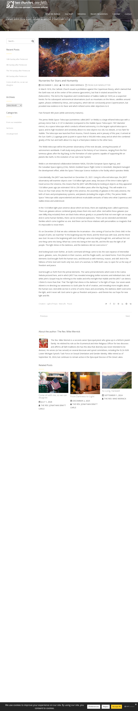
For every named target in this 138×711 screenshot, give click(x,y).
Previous (42, 316)
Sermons (9, 128)
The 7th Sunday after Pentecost (18, 71)
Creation (42, 304)
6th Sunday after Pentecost (16, 76)
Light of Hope (52, 304)
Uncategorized (12, 134)
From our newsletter (98, 85)
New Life (62, 304)
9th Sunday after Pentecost (16, 65)
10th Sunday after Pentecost (17, 59)
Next (128, 316)
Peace (69, 304)
